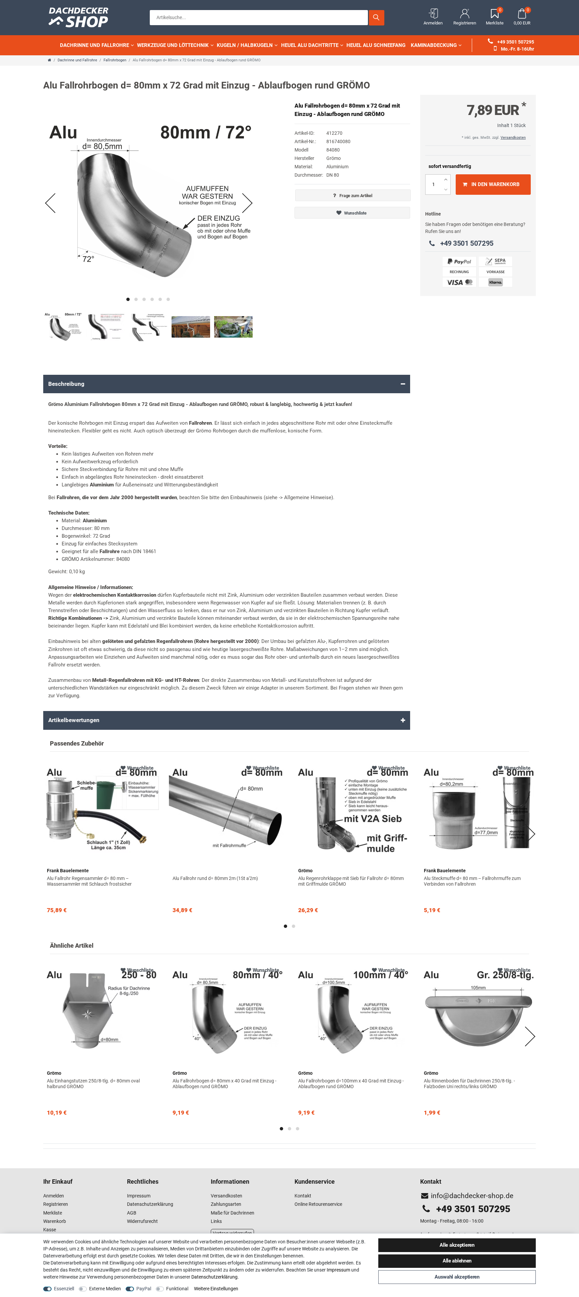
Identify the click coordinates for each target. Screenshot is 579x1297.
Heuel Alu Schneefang (375, 45)
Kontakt (303, 1195)
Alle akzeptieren (457, 1245)
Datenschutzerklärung (150, 1204)
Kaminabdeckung (434, 45)
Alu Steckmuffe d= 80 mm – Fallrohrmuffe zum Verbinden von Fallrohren (472, 881)
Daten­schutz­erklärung (214, 1277)
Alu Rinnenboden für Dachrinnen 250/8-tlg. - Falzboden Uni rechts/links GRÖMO (469, 1083)
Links (216, 1221)
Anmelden (53, 1195)
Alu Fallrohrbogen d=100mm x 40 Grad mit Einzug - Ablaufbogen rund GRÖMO (351, 1083)
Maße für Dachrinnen (232, 1213)
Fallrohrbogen (115, 60)
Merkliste (52, 1213)
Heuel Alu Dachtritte (309, 45)
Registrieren (55, 1204)
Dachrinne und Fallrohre (94, 45)
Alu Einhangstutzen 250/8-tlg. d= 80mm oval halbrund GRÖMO (93, 1083)
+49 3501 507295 (515, 42)
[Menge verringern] (445, 189)
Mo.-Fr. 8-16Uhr (517, 49)
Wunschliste (355, 213)
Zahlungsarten (226, 1204)
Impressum (138, 1195)
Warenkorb (54, 1221)
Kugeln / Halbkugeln (245, 45)
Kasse (49, 1229)
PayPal (143, 1288)
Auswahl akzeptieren (457, 1277)
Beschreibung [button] (66, 383)
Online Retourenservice (318, 1204)
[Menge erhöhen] (445, 179)
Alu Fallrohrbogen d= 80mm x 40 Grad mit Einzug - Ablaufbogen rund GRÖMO (224, 1083)
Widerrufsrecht (142, 1221)
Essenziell (64, 1288)
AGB (131, 1213)
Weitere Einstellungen (216, 1288)
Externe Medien (105, 1288)
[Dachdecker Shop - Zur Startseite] (81, 16)
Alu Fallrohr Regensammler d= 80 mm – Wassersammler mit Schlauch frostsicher (89, 881)
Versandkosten (513, 137)
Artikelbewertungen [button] (74, 720)
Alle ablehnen (457, 1261)
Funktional (177, 1288)
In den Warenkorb (495, 184)
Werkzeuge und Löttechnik (173, 45)
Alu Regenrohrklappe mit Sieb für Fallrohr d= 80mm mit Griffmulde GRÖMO (351, 881)
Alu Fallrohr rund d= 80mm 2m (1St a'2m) (215, 878)
